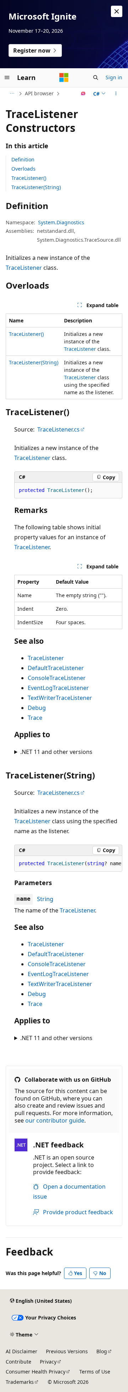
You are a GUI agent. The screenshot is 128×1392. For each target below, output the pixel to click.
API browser (39, 93)
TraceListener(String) (36, 187)
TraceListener (24, 268)
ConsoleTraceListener (57, 678)
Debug (37, 708)
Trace (35, 718)
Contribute (18, 1361)
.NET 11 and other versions (56, 752)
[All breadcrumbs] (12, 93)
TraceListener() (28, 178)
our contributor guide (54, 1120)
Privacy (48, 1361)
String (45, 899)
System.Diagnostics (61, 222)
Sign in (114, 77)
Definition (22, 159)
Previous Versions (67, 1351)
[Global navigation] (7, 77)
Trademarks (20, 1381)
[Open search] (96, 77)
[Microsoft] (64, 77)
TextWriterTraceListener (60, 698)
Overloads (23, 168)
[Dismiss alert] (116, 11)
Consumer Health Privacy (35, 1371)
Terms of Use (94, 1371)
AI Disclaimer (21, 1351)
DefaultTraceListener (56, 668)
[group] (68, 864)
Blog (101, 1351)
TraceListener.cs (58, 429)
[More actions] (116, 93)
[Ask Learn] (83, 93)
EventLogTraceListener (58, 688)
